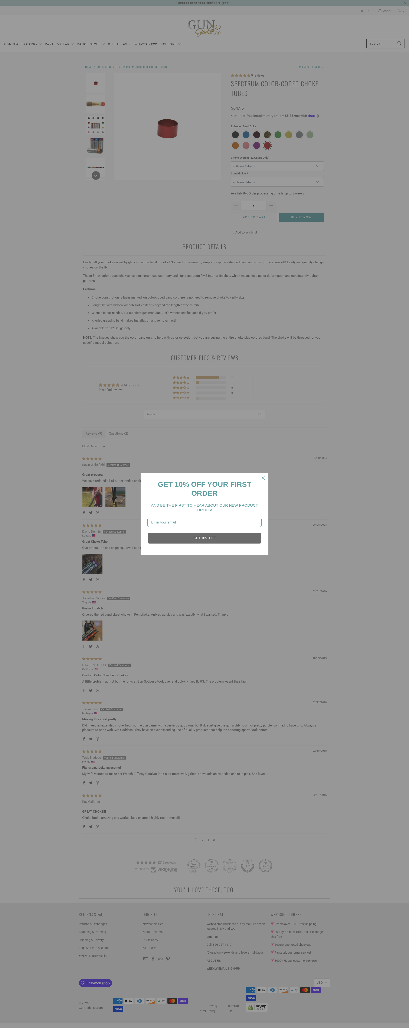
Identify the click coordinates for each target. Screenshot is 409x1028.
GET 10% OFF (204, 538)
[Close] (263, 478)
